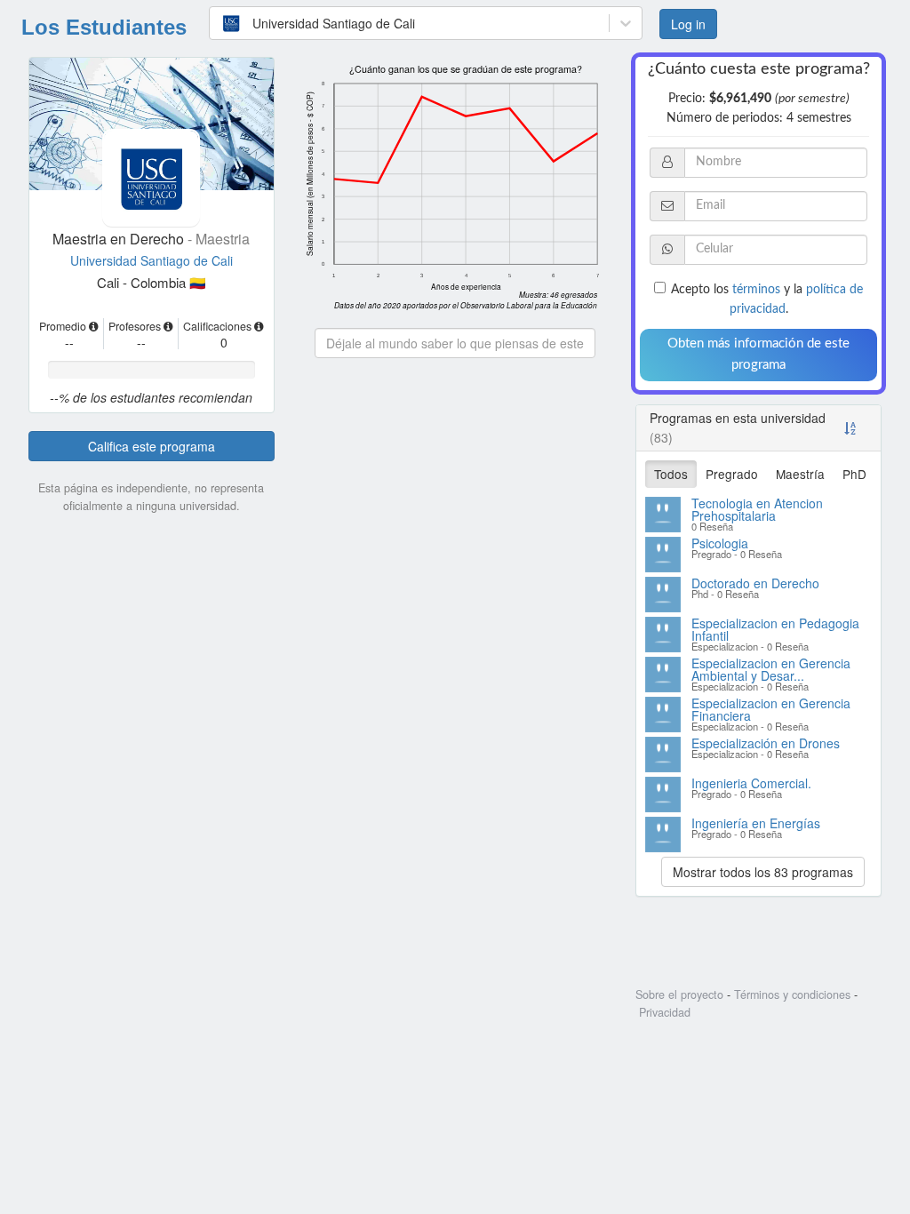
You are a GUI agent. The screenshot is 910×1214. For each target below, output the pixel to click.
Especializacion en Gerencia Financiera (770, 709)
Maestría (800, 474)
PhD (854, 474)
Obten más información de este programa (758, 354)
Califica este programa (151, 446)
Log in (694, 24)
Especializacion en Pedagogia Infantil (775, 629)
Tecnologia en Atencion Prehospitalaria (757, 509)
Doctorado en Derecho (755, 583)
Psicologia (719, 543)
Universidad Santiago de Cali (151, 260)
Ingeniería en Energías (755, 823)
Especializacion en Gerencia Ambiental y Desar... (770, 669)
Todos (671, 474)
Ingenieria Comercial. (751, 783)
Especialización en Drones (765, 743)
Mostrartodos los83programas (763, 872)
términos (756, 290)
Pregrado (732, 474)
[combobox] (227, 23)
